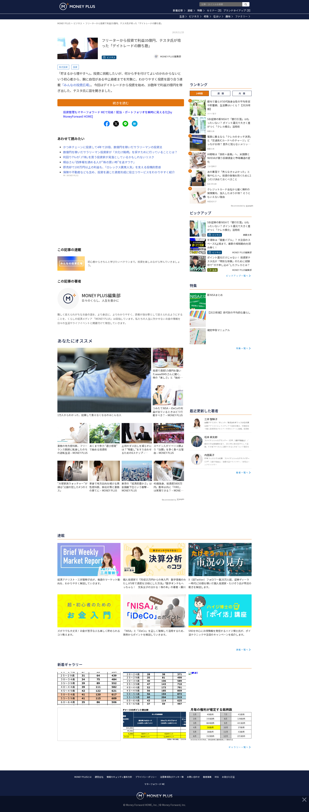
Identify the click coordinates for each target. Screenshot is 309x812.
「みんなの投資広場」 (75, 84)
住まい (217, 16)
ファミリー (241, 16)
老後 (206, 16)
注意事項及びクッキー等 (172, 776)
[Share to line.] (125, 124)
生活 (181, 16)
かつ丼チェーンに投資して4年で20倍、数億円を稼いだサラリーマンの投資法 (112, 147)
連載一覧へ (242, 649)
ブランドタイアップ (236, 10)
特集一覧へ (242, 348)
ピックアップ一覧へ (237, 275)
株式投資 (63, 66)
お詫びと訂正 (228, 776)
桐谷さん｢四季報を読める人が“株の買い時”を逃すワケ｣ (99, 162)
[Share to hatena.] (135, 124)
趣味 (227, 16)
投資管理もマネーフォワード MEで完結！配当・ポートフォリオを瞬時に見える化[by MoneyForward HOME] (117, 114)
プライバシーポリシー (146, 776)
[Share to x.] (116, 124)
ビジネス (194, 16)
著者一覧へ (242, 472)
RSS (217, 776)
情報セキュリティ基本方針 (119, 776)
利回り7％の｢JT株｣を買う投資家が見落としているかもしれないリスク (108, 157)
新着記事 (178, 10)
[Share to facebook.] (107, 124)
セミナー (213, 10)
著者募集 (207, 776)
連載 (190, 10)
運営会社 (99, 776)
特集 (199, 10)
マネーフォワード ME (154, 783)
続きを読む (121, 103)
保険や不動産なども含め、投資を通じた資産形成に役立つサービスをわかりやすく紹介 (119, 172)
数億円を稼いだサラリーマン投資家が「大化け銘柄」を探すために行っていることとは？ (120, 152)
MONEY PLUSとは (83, 776)
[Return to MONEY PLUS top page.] (77, 6)
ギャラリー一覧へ (239, 747)
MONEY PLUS (63, 23)
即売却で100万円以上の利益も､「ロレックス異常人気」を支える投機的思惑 (112, 167)
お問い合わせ (193, 776)
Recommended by (169, 499)
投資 (75, 66)
